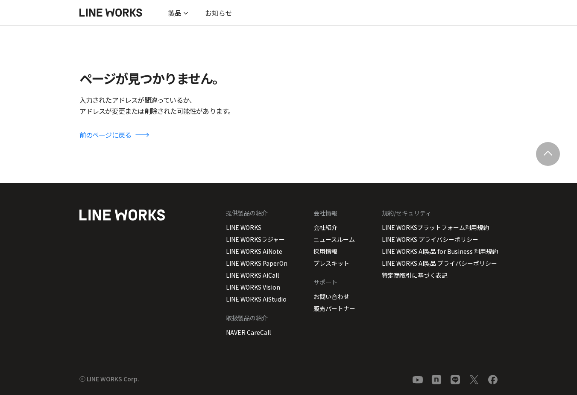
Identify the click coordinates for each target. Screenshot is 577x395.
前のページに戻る (105, 135)
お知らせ (218, 13)
